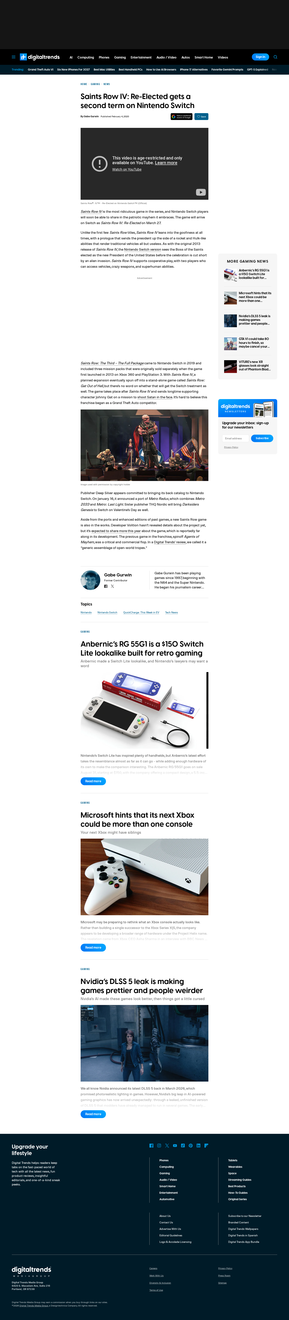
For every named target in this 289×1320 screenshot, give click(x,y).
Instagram (159, 1146)
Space (232, 1173)
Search (275, 57)
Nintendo (86, 612)
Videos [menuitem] (223, 57)
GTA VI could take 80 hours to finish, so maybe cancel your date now (254, 345)
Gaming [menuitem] (120, 57)
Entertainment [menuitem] (141, 57)
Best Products (237, 1186)
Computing (166, 1167)
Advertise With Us (170, 1228)
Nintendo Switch (107, 612)
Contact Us (166, 1222)
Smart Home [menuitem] (204, 57)
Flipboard (206, 1146)
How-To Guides (238, 1193)
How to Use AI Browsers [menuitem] (161, 70)
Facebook (151, 1146)
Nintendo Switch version (142, 249)
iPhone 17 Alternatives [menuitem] (194, 70)
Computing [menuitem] (85, 57)
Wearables (235, 1167)
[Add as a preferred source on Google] (181, 116)
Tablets (232, 1160)
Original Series (237, 1199)
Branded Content (238, 1222)
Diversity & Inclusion (160, 1282)
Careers (153, 1268)
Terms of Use (156, 1290)
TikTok (183, 1146)
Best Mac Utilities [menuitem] (104, 70)
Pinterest (191, 1146)
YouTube (175, 1146)
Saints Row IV (91, 211)
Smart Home (167, 1186)
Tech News (171, 612)
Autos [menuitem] (185, 57)
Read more (93, 781)
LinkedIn (199, 1146)
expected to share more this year (116, 531)
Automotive (166, 1199)
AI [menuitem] (71, 57)
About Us (165, 1215)
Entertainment (168, 1193)
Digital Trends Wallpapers (243, 1228)
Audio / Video (168, 1180)
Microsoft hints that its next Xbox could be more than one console (255, 299)
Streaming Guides (239, 1180)
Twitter (167, 1146)
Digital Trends (32, 62)
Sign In (260, 57)
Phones (163, 1160)
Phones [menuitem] (104, 57)
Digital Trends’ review (170, 542)
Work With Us (156, 1275)
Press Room (224, 1275)
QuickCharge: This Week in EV (141, 612)
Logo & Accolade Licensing (175, 1241)
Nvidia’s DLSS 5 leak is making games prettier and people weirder (254, 322)
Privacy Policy (231, 447)
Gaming (164, 1173)
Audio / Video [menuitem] (166, 57)
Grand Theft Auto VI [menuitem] (40, 70)
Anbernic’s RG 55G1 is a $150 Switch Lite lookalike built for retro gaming (254, 276)
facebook (105, 586)
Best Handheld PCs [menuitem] (130, 70)
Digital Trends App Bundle (243, 1241)
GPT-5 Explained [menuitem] (257, 70)
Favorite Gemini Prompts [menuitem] (227, 70)
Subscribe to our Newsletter (244, 1215)
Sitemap (222, 1282)
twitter (112, 586)
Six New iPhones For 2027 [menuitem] (73, 70)
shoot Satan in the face (154, 397)
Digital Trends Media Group (33, 1305)
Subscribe (262, 438)
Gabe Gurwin (91, 116)
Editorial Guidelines (170, 1235)
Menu (13, 57)
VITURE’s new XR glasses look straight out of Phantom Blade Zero (254, 368)
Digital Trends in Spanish (243, 1235)
